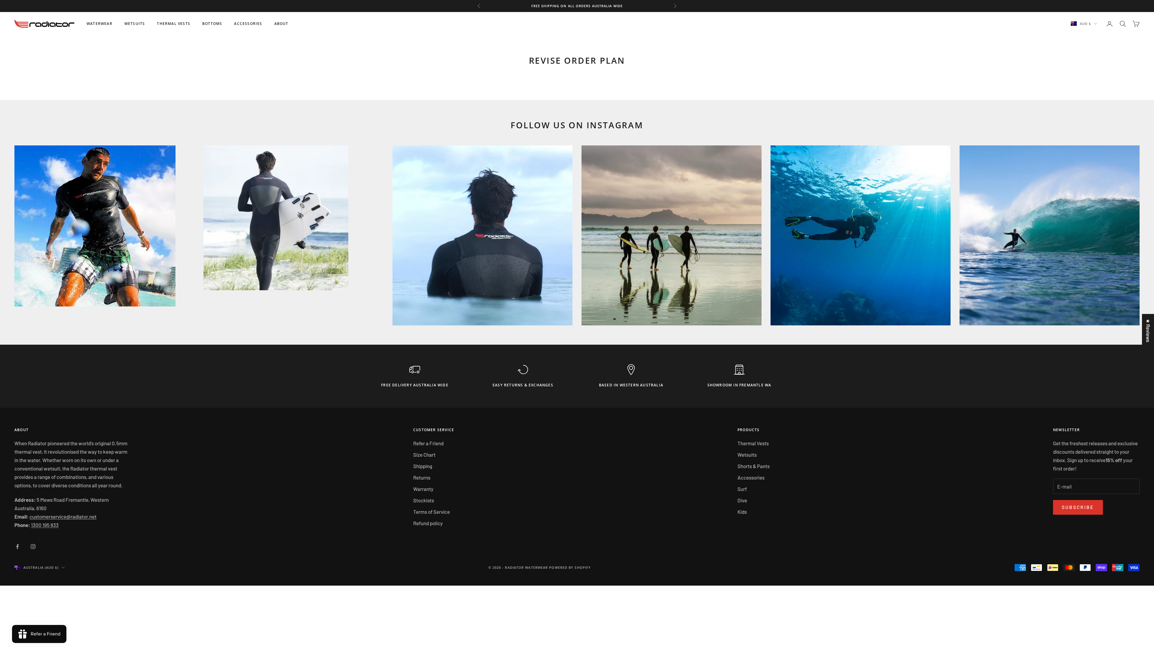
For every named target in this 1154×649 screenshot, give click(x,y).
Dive (742, 500)
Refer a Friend (428, 443)
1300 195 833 (45, 525)
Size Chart (424, 455)
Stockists (423, 500)
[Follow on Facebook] (17, 547)
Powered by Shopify (570, 567)
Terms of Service (431, 512)
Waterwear (99, 23)
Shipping (422, 466)
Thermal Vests (173, 23)
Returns (421, 477)
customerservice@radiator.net (62, 516)
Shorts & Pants (753, 466)
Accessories (248, 23)
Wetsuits (134, 23)
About (281, 23)
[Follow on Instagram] (33, 547)
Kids (742, 512)
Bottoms (212, 23)
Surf (742, 489)
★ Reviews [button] (1148, 330)
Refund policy (428, 523)
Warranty (423, 489)
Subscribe (1078, 507)
